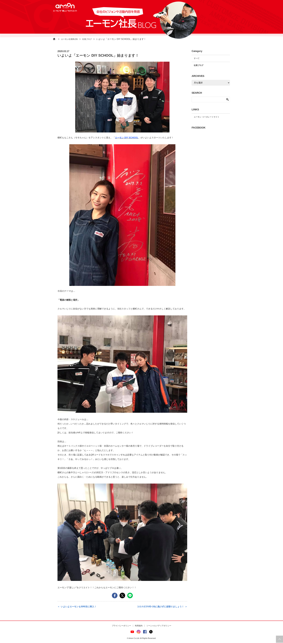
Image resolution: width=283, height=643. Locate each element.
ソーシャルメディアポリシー (158, 626)
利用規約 (139, 626)
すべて (197, 58)
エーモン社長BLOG (69, 39)
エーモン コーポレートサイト (206, 117)
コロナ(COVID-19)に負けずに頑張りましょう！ (160, 606)
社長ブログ (87, 39)
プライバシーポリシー (121, 626)
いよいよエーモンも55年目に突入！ (78, 606)
